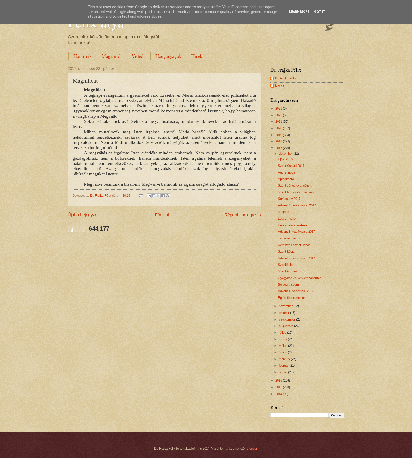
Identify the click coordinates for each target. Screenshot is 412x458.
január (283, 372)
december (286, 153)
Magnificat (285, 212)
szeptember (287, 319)
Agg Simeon (286, 172)
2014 (279, 394)
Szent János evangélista (295, 185)
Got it (319, 12)
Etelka (279, 85)
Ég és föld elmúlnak (291, 298)
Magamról (112, 56)
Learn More (299, 12)
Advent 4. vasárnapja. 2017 (297, 205)
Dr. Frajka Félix (285, 78)
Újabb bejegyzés (83, 214)
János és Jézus (289, 238)
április (283, 352)
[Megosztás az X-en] (158, 195)
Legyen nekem (288, 218)
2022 (279, 115)
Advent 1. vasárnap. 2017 (296, 291)
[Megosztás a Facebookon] (162, 195)
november (286, 306)
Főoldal (162, 214)
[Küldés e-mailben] (149, 195)
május (283, 345)
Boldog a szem (288, 284)
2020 (279, 128)
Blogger (252, 448)
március (285, 359)
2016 (279, 380)
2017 (279, 148)
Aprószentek (286, 179)
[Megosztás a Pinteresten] (167, 195)
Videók (139, 56)
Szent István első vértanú (296, 192)
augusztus (286, 326)
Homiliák (82, 56)
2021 (279, 121)
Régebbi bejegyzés (242, 214)
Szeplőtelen (286, 265)
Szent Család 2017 (291, 166)
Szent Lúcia (286, 251)
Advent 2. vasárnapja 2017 (296, 258)
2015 (279, 387)
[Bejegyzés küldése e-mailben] (140, 195)
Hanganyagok (168, 56)
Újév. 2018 (285, 159)
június (283, 339)
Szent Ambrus (288, 271)
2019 (279, 135)
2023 (279, 108)
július (283, 332)
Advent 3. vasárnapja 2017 (296, 231)
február (284, 365)
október (284, 313)
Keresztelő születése (292, 225)
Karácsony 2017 (289, 198)
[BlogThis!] (153, 195)
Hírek (196, 56)
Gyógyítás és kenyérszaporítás (299, 278)
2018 (279, 141)
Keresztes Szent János (294, 245)
